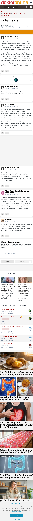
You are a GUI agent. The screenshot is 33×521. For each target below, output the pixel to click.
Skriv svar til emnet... (10, 253)
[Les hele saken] (8, 280)
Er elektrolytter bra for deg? (9, 336)
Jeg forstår (17, 515)
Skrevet (11, 38)
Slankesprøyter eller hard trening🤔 (11, 317)
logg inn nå (17, 245)
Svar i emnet (16, 32)
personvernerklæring (17, 511)
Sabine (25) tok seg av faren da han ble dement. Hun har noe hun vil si (8, 287)
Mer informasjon (16, 519)
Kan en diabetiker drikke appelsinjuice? (12, 326)
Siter (7, 71)
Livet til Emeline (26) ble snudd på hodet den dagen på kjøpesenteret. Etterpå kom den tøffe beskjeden (24, 289)
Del (8, 261)
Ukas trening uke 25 (7, 343)
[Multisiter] (2, 71)
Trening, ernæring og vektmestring (19, 27)
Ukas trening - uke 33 (7, 309)
